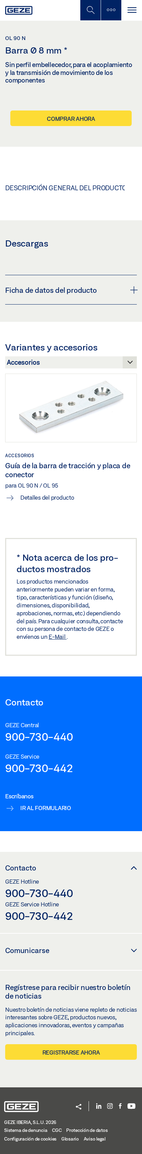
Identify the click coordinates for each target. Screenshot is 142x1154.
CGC (56, 1130)
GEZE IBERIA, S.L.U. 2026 (30, 1122)
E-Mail (58, 636)
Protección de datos (87, 1130)
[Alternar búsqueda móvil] (90, 10)
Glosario (70, 1139)
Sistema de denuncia (25, 1130)
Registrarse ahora (71, 1052)
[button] (78, 1107)
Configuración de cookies (30, 1139)
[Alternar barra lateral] (111, 10)
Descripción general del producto (65, 188)
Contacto (20, 868)
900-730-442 (39, 768)
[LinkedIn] (99, 1106)
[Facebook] (120, 1106)
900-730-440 (39, 736)
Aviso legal (94, 1139)
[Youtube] (131, 1106)
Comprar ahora (71, 118)
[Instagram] (110, 1106)
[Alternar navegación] (131, 10)
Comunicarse (27, 950)
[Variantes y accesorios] (71, 364)
